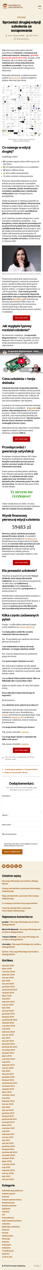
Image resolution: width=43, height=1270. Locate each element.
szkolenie (8, 759)
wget (14, 759)
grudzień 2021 (8, 1113)
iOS (3, 1215)
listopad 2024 (8, 1017)
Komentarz (6, 796)
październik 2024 (9, 1020)
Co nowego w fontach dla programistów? (20, 903)
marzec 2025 (8, 1005)
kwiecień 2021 (8, 1134)
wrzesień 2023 (8, 1050)
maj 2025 (6, 999)
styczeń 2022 (8, 1110)
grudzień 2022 (8, 1077)
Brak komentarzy (23, 39)
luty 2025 (6, 1008)
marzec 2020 (8, 1173)
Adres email (7, 825)
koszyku (32, 408)
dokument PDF (17, 717)
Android (5, 1197)
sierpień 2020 (8, 1158)
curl (9, 757)
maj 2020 (6, 1167)
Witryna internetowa (9, 834)
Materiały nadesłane (11, 1227)
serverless (30, 757)
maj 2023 (6, 1062)
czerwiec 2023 (8, 1059)
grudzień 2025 (8, 987)
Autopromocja (8, 1203)
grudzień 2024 (8, 1014)
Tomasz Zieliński (18, 36)
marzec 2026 (8, 978)
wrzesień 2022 (8, 1086)
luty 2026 (6, 981)
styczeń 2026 (8, 984)
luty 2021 (6, 1140)
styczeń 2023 (8, 1074)
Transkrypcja (8, 1251)
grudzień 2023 (8, 1044)
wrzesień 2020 (8, 1155)
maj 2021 (6, 1131)
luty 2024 (6, 1038)
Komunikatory (8, 1218)
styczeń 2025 (8, 1011)
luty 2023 (6, 1071)
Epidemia (6, 1209)
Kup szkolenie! (21, 318)
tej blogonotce (31, 539)
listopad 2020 (8, 1149)
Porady (5, 1233)
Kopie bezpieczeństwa (12, 1221)
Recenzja (6, 1239)
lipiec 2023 (7, 1056)
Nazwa (5, 815)
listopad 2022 (8, 1080)
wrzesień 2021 (8, 1122)
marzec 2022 (8, 1104)
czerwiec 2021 (8, 1128)
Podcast (5, 1230)
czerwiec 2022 (8, 1095)
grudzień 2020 (8, 1146)
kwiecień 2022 (8, 1101)
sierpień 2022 (8, 1089)
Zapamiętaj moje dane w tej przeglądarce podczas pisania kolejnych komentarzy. (20, 845)
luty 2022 (6, 1107)
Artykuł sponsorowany (12, 1200)
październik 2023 (9, 1047)
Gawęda (5, 1212)
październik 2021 (9, 1119)
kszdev (5, 952)
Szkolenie (21, 17)
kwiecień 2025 (8, 1002)
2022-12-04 (33, 36)
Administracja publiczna (12, 1191)
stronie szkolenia (26, 627)
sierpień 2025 (8, 993)
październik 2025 (9, 990)
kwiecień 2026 (8, 975)
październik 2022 (9, 1083)
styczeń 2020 (8, 1179)
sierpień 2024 (8, 1023)
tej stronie (16, 78)
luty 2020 (6, 1176)
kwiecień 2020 (8, 1170)
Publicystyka (7, 1236)
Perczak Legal (19, 299)
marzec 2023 (8, 1068)
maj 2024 (6, 1029)
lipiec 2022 (7, 1092)
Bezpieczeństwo (9, 1206)
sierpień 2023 (8, 1053)
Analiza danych (8, 1194)
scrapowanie (21, 757)
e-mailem (24, 732)
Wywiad (5, 1254)
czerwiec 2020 (8, 1164)
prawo (14, 757)
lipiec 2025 (7, 996)
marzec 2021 (7, 1137)
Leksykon (6, 1224)
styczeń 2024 (8, 1041)
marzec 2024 (8, 1035)
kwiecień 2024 (8, 1032)
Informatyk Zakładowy (16, 1266)
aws (6, 757)
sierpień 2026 (8, 966)
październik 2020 (9, 1152)
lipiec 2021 (6, 1125)
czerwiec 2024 (8, 1026)
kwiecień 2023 (8, 1065)
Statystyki (6, 1245)
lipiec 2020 (7, 1161)
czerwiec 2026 (8, 972)
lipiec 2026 (7, 969)
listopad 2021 (8, 1116)
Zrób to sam (7, 1257)
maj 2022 (6, 1098)
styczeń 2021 (8, 1143)
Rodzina (5, 1242)
